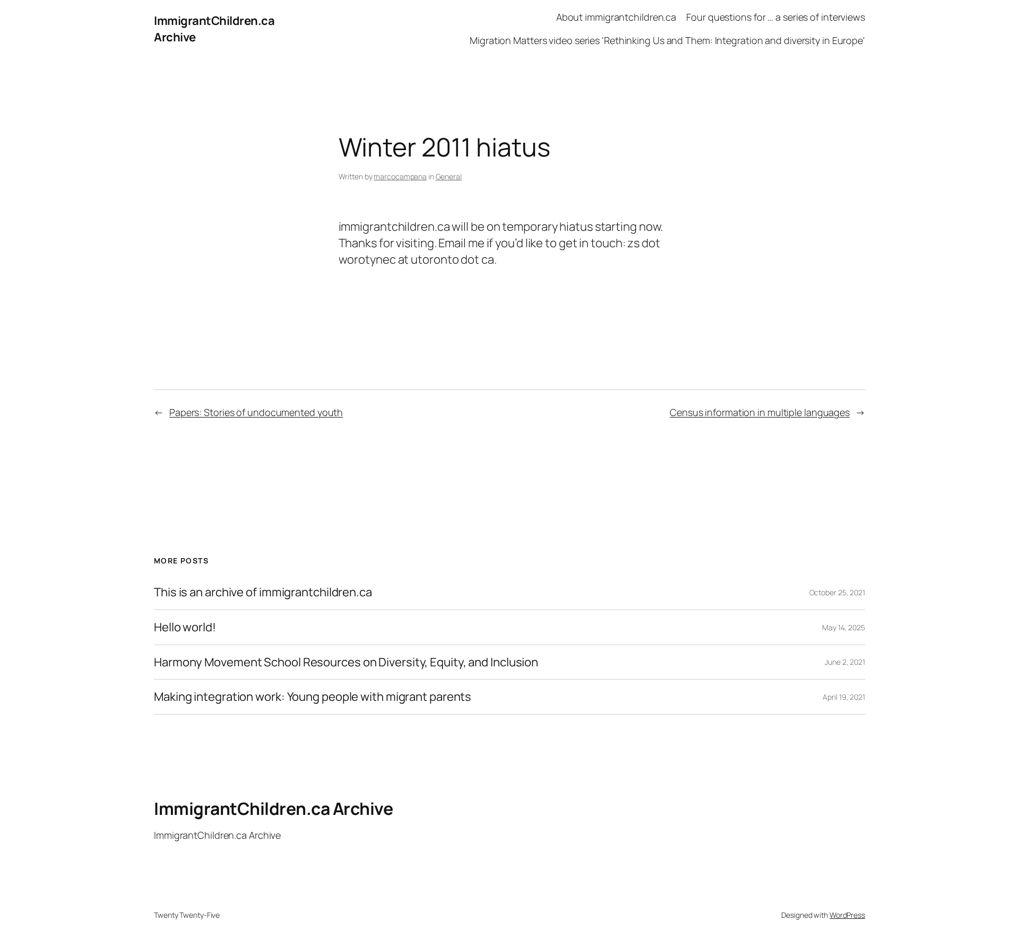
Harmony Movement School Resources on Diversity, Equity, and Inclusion (346, 662)
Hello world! (185, 627)
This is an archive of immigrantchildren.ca (263, 592)
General (449, 176)
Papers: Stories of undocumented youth (256, 412)
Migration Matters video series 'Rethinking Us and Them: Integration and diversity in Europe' (667, 40)
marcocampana (400, 176)
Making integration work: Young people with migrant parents (312, 696)
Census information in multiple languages (760, 412)
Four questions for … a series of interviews (775, 17)
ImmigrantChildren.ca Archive (273, 808)
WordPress (847, 915)
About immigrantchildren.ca (616, 17)
